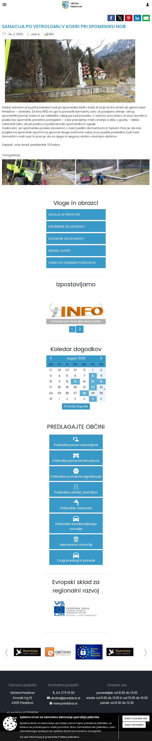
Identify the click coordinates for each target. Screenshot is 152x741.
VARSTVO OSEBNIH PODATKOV (72, 262)
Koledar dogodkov (76, 349)
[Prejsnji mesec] (50, 358)
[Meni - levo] (4, 4)
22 (93, 387)
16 (101, 381)
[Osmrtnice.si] (27, 652)
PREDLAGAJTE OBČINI (76, 427)
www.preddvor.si (65, 703)
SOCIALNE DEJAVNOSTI (66, 238)
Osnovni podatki (23, 685)
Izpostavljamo (76, 284)
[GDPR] (89, 652)
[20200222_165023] (112, 172)
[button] (6, 652)
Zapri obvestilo (134, 725)
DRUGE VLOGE (59, 250)
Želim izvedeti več (135, 718)
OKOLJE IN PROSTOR (64, 214)
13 (75, 381)
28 (84, 393)
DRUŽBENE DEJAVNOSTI (66, 226)
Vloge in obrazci (75, 203)
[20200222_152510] (39, 172)
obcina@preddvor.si (65, 698)
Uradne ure (116, 685)
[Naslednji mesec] (101, 358)
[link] (111, 18)
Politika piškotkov (68, 737)
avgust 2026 (76, 358)
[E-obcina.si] (58, 652)
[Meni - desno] (147, 4)
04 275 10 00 (65, 693)
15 (92, 381)
